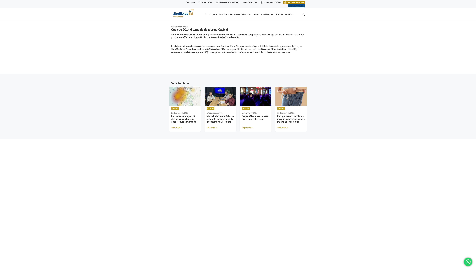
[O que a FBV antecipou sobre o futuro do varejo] (255, 96)
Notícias (279, 14)
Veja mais (175, 127)
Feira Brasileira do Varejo (229, 2)
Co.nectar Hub (207, 2)
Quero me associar (296, 6)
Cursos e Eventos (255, 14)
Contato (287, 14)
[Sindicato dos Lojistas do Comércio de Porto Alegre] (183, 13)
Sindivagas (190, 2)
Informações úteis (237, 14)
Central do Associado (295, 2)
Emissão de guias (250, 2)
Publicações (268, 14)
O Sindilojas (211, 14)
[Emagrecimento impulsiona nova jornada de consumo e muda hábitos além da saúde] (291, 96)
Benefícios (222, 14)
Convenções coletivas (272, 2)
